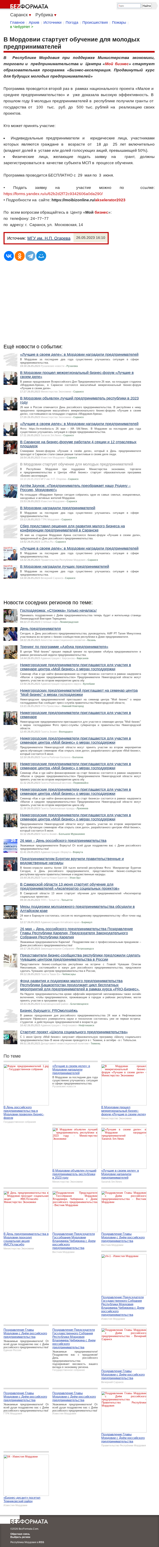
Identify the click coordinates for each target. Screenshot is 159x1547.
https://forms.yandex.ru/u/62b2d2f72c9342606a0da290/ (53, 194)
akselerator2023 (110, 200)
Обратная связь (20, 1534)
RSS (41, 1542)
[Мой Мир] (41, 256)
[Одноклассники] (20, 256)
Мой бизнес (117, 64)
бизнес (101, 212)
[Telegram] (30, 256)
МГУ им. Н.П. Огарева (48, 238)
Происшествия (95, 22)
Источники (52, 22)
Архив (34, 22)
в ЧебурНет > (21, 27)
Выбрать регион (20, 1537)
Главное (17, 22)
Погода (72, 22)
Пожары (119, 22)
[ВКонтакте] (9, 256)
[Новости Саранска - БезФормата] (25, 5)
